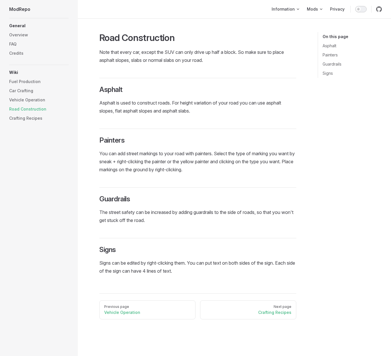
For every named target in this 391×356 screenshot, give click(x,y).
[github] (379, 9)
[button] (39, 25)
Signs (328, 73)
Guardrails (332, 64)
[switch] (361, 9)
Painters (330, 54)
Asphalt (329, 45)
